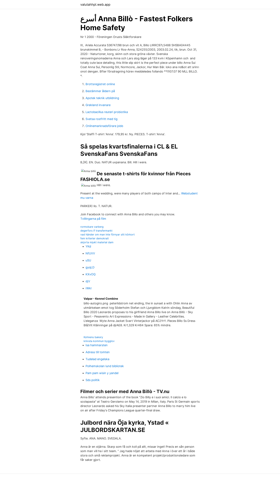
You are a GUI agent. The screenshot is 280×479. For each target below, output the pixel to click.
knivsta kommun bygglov (99, 341)
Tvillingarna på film (93, 218)
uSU (88, 260)
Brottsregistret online (100, 84)
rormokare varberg (92, 226)
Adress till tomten (98, 352)
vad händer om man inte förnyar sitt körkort (107, 234)
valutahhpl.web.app (95, 4)
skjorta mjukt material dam (96, 242)
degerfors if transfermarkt (96, 230)
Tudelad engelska (97, 359)
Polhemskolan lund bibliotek (105, 366)
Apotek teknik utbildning (102, 98)
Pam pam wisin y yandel (102, 373)
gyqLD (90, 267)
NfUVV (90, 253)
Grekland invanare (98, 105)
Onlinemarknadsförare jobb (104, 126)
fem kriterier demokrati (94, 238)
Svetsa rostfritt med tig (101, 119)
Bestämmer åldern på (100, 91)
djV (88, 281)
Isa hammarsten (97, 345)
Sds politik (93, 380)
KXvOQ (91, 274)
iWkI (89, 288)
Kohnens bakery (93, 337)
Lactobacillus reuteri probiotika (107, 112)
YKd (88, 246)
